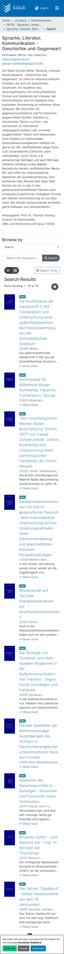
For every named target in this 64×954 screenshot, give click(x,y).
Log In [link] (44, 8)
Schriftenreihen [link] (41, 20)
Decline (23, 948)
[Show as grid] (15, 270)
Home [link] (6, 20)
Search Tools (48, 270)
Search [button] (52, 258)
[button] (13, 8)
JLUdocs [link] (20, 20)
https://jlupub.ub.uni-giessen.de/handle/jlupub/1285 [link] (22, 61)
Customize (38, 948)
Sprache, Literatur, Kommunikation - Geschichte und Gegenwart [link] (24, 29)
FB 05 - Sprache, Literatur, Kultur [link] (24, 24)
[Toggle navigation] (57, 8)
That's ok (10, 948)
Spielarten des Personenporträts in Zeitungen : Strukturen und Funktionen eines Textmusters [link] (38, 791)
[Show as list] (8, 270)
